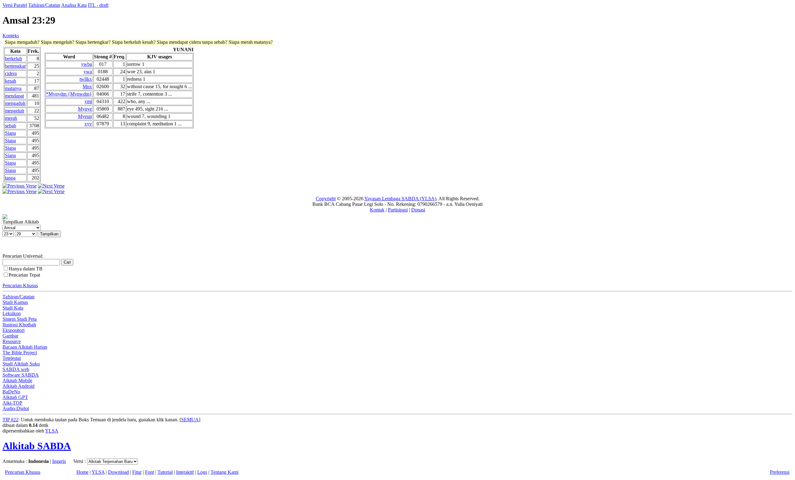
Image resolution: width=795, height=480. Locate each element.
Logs (202, 472)
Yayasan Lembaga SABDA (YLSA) (400, 198)
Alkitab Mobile (17, 380)
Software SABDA (20, 375)
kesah (10, 81)
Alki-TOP (12, 402)
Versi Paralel (14, 5)
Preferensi (779, 472)
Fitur (137, 472)
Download (118, 472)
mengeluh (14, 110)
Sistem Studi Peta (19, 319)
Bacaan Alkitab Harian (24, 347)
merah (11, 118)
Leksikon (11, 313)
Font (149, 472)
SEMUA (190, 419)
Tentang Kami (224, 472)
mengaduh (15, 103)
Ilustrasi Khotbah (19, 324)
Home (82, 472)
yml (88, 101)
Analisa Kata (74, 5)
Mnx (87, 86)
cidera (11, 73)
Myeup (85, 116)
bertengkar (15, 66)
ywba (86, 64)
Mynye (85, 108)
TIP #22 (10, 419)
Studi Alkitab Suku (21, 363)
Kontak (377, 209)
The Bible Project (19, 352)
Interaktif (185, 472)
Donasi (418, 209)
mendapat (14, 95)
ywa (88, 71)
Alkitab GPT (15, 397)
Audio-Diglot (15, 408)
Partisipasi (398, 209)
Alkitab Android (18, 386)
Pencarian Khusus (20, 285)
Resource (11, 341)
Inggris (59, 461)
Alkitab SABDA (36, 445)
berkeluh (13, 58)
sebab (10, 125)
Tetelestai (11, 358)
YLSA (51, 430)
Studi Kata (12, 307)
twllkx (86, 79)
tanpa (10, 177)
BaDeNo (11, 391)
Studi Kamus (15, 302)
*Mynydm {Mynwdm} (69, 94)
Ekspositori (13, 330)
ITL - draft (98, 5)
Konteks (10, 35)
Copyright (326, 198)
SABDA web (15, 369)
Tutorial (165, 472)
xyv (88, 123)
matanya (13, 88)
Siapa (10, 133)
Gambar (10, 335)
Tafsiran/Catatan (44, 5)
